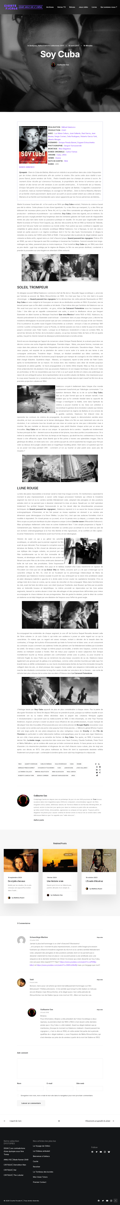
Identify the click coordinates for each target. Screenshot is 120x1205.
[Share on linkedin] (96, 769)
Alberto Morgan (54, 139)
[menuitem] (50, 7)
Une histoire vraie (55, 881)
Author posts (39, 820)
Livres (94, 7)
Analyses (33, 46)
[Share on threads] (96, 767)
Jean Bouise (68, 768)
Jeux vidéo (83, 7)
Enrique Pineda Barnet (67, 142)
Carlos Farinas (71, 152)
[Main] (60, 1121)
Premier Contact (39, 1182)
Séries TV (61, 7)
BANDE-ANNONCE (26, 167)
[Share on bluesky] (96, 772)
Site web (80, 1083)
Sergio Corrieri (60, 136)
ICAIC (64, 130)
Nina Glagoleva (65, 149)
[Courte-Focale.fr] (24, 7)
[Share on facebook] (95, 764)
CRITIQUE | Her (10, 1170)
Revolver (36, 1167)
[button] (21, 860)
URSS (64, 155)
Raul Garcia (86, 133)
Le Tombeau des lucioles (43, 1172)
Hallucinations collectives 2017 (51, 46)
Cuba (59, 155)
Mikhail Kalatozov (68, 127)
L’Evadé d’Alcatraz (94, 881)
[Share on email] (96, 775)
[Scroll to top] (115, 1200)
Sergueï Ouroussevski (73, 146)
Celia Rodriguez (73, 136)
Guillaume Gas (63, 65)
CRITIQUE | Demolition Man (15, 1165)
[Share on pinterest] (99, 767)
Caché (35, 1161)
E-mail (49, 1083)
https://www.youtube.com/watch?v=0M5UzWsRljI (57, 965)
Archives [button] (50, 7)
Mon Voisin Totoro (40, 1177)
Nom (19, 1083)
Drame (58, 158)
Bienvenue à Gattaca (41, 1156)
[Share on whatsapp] (99, 769)
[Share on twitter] (98, 764)
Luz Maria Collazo (61, 133)
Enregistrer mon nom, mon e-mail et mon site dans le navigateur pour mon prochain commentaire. (57, 1095)
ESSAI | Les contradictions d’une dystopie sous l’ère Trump (14, 1151)
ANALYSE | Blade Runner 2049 (16, 1160)
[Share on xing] (99, 772)
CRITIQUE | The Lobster (13, 1175)
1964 (66, 161)
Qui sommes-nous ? (109, 7)
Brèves (72, 7)
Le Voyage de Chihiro (41, 1146)
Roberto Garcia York (89, 136)
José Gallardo (75, 133)
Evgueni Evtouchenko (86, 142)
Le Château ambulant (41, 1151)
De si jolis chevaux (16, 881)
